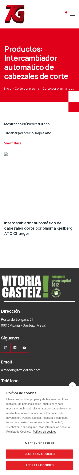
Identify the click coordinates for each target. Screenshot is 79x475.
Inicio (7, 88)
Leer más (72, 241)
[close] (72, 385)
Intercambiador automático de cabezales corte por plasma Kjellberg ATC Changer (38, 228)
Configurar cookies (39, 443)
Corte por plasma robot (59, 88)
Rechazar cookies (39, 454)
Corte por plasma (27, 88)
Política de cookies (44, 431)
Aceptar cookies (39, 465)
